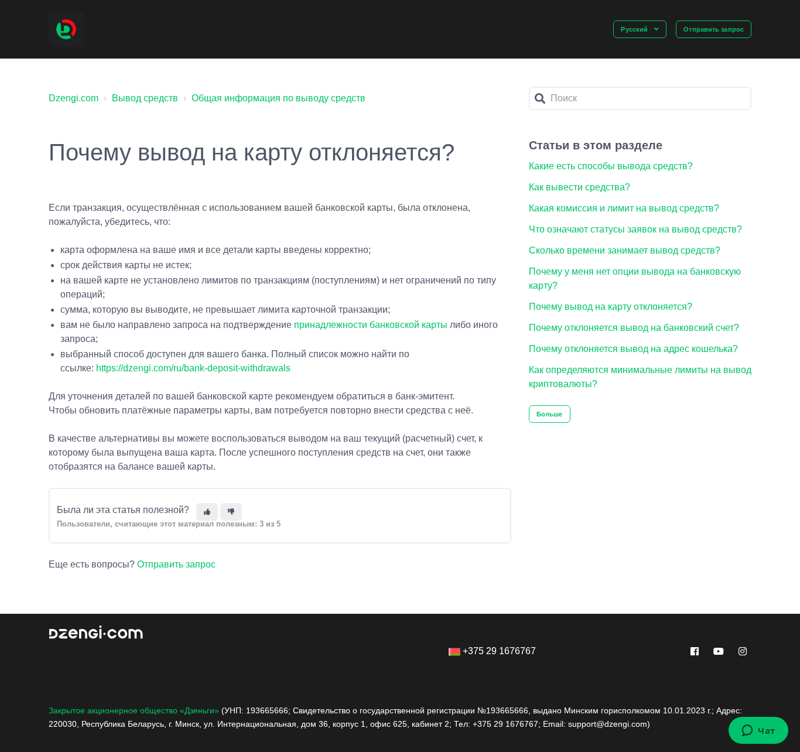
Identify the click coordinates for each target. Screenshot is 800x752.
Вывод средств (145, 98)
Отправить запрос (713, 29)
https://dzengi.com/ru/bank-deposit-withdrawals (193, 368)
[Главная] (66, 29)
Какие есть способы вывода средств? (611, 166)
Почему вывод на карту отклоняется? (610, 307)
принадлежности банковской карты (372, 325)
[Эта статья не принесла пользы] (231, 512)
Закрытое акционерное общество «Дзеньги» (134, 710)
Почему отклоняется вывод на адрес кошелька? (633, 349)
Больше (549, 414)
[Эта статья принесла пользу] (207, 512)
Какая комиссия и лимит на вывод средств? (624, 208)
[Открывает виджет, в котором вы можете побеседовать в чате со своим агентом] (758, 731)
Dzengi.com (73, 98)
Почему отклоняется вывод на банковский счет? (634, 328)
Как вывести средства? (579, 187)
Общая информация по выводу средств (278, 98)
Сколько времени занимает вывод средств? (624, 250)
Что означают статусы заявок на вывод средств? (635, 229)
